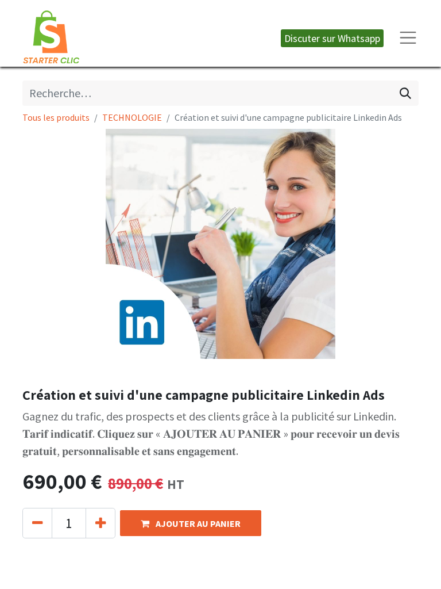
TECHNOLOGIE (132, 117)
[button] (190, 523)
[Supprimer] (37, 523)
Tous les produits (56, 117)
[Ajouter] (100, 523)
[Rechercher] (405, 93)
